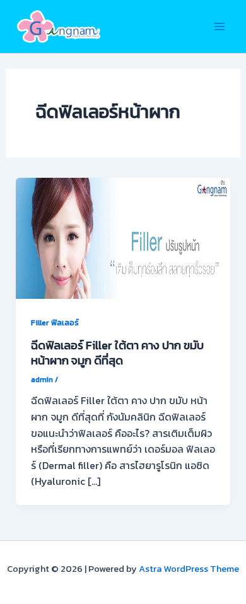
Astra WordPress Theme (189, 569)
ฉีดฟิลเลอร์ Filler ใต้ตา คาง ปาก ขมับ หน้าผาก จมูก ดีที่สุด (117, 353)
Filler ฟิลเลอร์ (55, 322)
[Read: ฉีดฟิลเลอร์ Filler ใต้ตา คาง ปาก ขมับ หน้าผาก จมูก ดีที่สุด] (123, 237)
